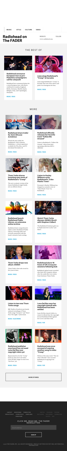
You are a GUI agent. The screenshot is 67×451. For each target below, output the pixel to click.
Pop (43, 322)
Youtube (56, 412)
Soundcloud (58, 414)
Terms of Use (27, 412)
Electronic (17, 318)
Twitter (42, 412)
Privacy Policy (9, 414)
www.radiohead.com (46, 39)
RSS (53, 416)
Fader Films (19, 416)
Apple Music (49, 414)
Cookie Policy (20, 414)
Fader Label (29, 414)
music (9, 96)
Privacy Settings (40, 444)
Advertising (17, 412)
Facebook (49, 412)
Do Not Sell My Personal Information (46, 444)
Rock (13, 96)
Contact (9, 412)
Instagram (40, 414)
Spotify (48, 416)
